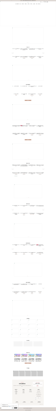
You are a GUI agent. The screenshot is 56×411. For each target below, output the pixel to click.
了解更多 (10, 406)
